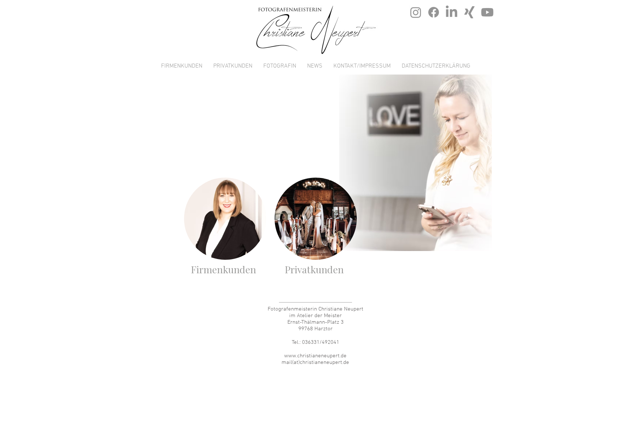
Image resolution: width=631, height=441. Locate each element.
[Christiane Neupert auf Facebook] (434, 12)
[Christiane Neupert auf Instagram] (416, 12)
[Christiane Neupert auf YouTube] (487, 12)
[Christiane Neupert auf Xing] (469, 12)
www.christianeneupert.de (315, 356)
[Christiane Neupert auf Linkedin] (451, 12)
